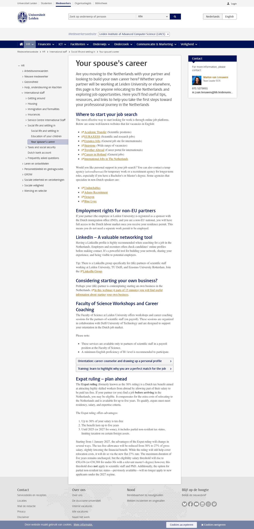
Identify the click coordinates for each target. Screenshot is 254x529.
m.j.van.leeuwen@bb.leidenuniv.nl (212, 92)
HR (28, 44)
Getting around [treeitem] (36, 98)
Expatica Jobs (92, 141)
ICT (61, 44)
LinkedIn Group (92, 271)
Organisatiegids (83, 3)
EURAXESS (92, 136)
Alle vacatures (80, 511)
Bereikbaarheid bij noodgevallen (145, 495)
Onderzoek (121, 44)
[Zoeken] (175, 17)
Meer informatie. (83, 524)
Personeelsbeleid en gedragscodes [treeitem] (43, 169)
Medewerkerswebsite (27, 51)
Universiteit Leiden (27, 3)
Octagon (89, 197)
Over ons (77, 495)
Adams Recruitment (96, 192)
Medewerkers (63, 3)
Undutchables (92, 188)
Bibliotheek (101, 3)
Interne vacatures (82, 506)
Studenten (46, 3)
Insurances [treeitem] (34, 114)
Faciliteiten (77, 44)
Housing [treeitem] (32, 104)
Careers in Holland (95, 154)
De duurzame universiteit (86, 501)
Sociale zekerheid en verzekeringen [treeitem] (44, 180)
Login (234, 3)
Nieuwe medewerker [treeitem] (36, 76)
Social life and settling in (83, 51)
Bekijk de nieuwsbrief (194, 495)
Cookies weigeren (215, 525)
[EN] (229, 17)
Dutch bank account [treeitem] (39, 152)
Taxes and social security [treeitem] (42, 147)
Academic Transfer (95, 132)
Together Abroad (94, 150)
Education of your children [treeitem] (46, 136)
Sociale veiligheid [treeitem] (34, 185)
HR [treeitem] (23, 65)
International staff (58, 51)
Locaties (22, 501)
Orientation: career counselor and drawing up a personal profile (120, 361)
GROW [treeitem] (28, 174)
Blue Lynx (90, 201)
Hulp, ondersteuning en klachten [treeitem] (43, 87)
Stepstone (90, 145)
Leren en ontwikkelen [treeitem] (36, 163)
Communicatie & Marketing (155, 44)
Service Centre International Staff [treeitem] (46, 120)
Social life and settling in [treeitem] (41, 125)
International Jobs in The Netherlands (106, 159)
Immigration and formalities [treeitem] (43, 109)
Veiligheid (187, 44)
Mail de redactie (26, 506)
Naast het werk (81, 517)
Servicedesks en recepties (31, 495)
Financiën (44, 44)
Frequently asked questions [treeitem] (43, 158)
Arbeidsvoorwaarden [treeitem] (36, 71)
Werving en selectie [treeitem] (35, 191)
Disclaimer (23, 517)
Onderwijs (99, 44)
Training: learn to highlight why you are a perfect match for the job (122, 369)
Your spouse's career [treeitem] (43, 142)
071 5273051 (200, 88)
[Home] (20, 44)
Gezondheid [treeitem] (31, 82)
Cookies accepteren (181, 525)
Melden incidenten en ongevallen (146, 501)
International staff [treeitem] (34, 93)
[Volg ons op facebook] (190, 504)
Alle (140, 16)
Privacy (21, 511)
